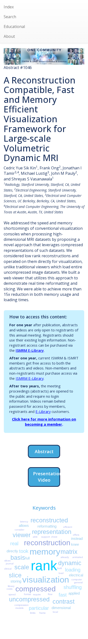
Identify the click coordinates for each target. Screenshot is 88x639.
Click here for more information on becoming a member (44, 422)
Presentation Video (46, 476)
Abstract (44, 451)
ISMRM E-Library (30, 350)
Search (10, 16)
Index (9, 7)
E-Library (43, 411)
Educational (14, 26)
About (9, 36)
